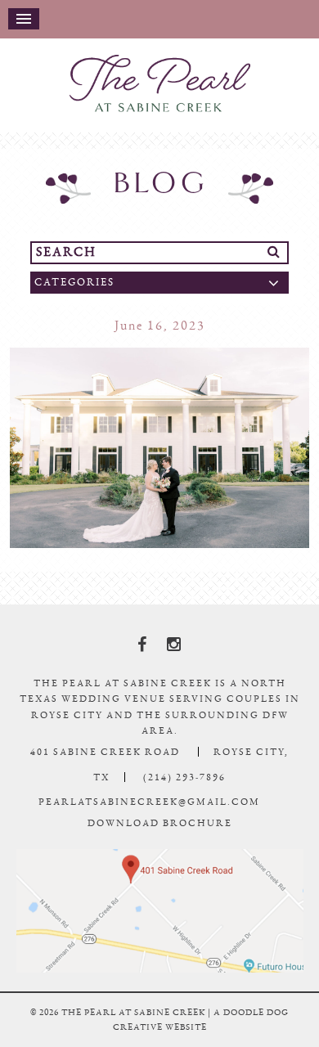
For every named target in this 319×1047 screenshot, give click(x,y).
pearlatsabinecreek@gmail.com (149, 816)
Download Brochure (160, 838)
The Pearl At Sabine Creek (159, 91)
